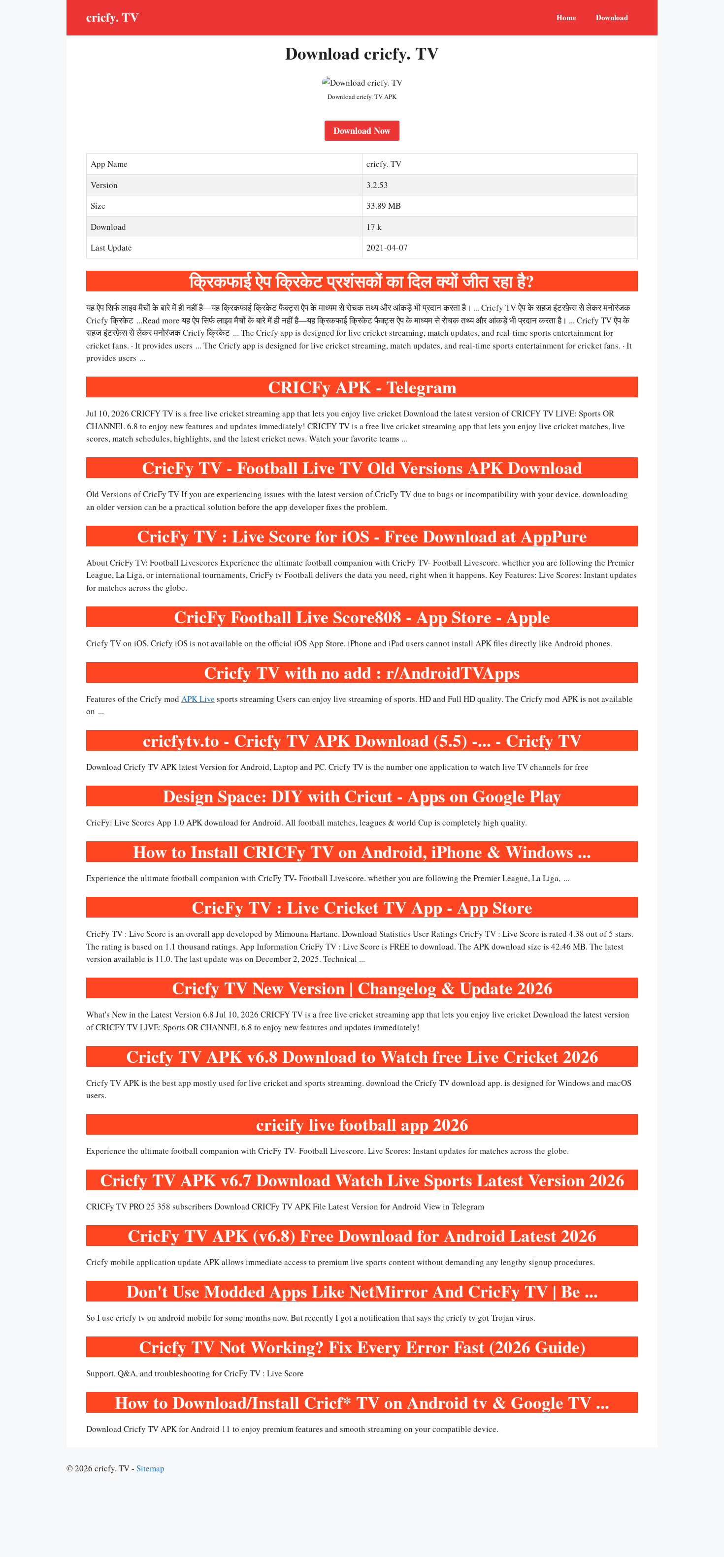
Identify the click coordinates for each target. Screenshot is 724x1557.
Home (566, 17)
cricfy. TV (112, 17)
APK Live (198, 698)
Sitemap (150, 1468)
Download (612, 17)
